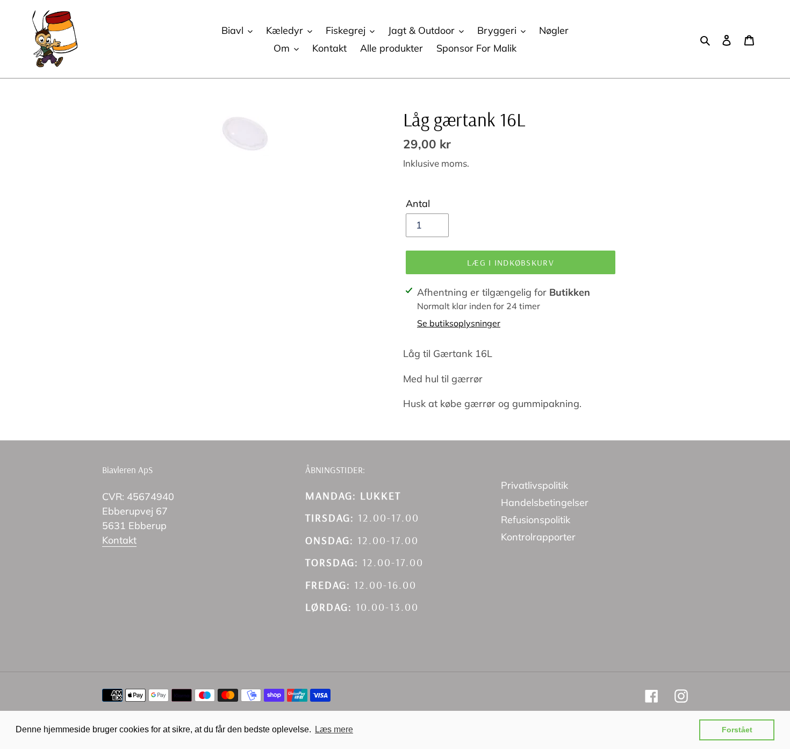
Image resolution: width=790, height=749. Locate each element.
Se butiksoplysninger (458, 323)
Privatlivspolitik (534, 485)
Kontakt (119, 540)
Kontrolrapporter (538, 537)
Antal (418, 203)
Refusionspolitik (535, 519)
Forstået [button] (737, 729)
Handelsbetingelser (544, 502)
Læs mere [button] (334, 729)
